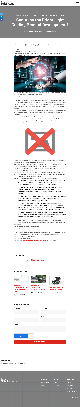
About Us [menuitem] (69, 388)
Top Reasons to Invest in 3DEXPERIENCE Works (56, 288)
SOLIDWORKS (45, 15)
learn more (24, 240)
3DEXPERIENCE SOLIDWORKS (33, 15)
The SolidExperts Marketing (35, 260)
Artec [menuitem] (42, 385)
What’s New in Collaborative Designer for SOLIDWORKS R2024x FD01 (21, 288)
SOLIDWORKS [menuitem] (45, 382)
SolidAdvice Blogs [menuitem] (72, 392)
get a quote (30, 240)
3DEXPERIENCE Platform (56, 15)
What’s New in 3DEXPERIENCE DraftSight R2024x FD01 (38, 287)
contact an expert (40, 240)
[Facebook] (1, 19)
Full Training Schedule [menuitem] (60, 382)
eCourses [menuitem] (56, 385)
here (30, 238)
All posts (40, 245)
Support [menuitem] (69, 382)
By (33, 31)
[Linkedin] (1, 17)
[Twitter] (1, 14)
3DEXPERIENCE (20, 15)
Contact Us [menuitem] (70, 385)
